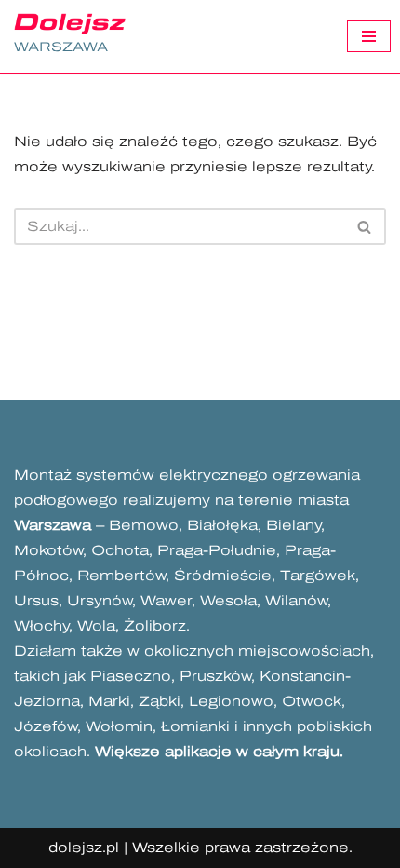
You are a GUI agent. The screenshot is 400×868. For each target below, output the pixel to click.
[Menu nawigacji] (369, 36)
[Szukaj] (365, 226)
